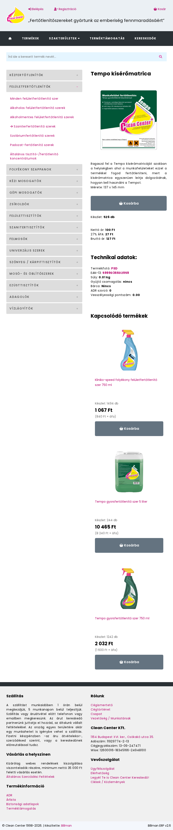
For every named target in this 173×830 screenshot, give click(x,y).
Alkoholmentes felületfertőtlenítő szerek (42, 117)
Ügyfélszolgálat (103, 769)
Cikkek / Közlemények (108, 782)
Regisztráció (67, 9)
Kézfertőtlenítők (26, 75)
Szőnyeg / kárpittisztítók (35, 262)
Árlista (11, 800)
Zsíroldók (19, 204)
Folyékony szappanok (30, 169)
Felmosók (18, 239)
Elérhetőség (100, 773)
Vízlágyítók (21, 308)
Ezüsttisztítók (24, 285)
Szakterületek (63, 38)
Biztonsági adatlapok (22, 804)
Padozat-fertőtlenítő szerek (32, 145)
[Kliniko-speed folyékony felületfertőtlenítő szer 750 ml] (129, 352)
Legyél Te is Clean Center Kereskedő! (120, 777)
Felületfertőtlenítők (30, 86)
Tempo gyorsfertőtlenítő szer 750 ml (122, 618)
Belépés (37, 9)
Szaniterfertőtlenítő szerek (34, 126)
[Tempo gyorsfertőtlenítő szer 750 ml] (129, 590)
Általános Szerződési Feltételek (30, 777)
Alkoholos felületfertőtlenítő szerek (37, 108)
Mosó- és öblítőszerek (31, 274)
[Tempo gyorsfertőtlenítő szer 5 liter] (129, 474)
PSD (114, 268)
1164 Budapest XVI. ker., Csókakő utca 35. (122, 737)
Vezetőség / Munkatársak (111, 718)
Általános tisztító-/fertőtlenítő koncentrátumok (34, 156)
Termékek (30, 38)
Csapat (96, 714)
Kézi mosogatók (25, 181)
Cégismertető (102, 705)
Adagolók (19, 297)
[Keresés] (161, 56)
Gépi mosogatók (25, 192)
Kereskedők (145, 38)
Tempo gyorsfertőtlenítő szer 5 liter (121, 501)
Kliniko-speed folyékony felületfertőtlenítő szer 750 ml (126, 382)
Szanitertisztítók (27, 227)
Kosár (162, 9)
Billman (66, 825)
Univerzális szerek (27, 250)
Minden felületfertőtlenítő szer (34, 98)
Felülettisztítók (25, 216)
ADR (9, 795)
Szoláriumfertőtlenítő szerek (32, 136)
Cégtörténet (101, 709)
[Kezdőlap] (10, 38)
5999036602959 (116, 273)
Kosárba (131, 203)
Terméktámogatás (107, 38)
